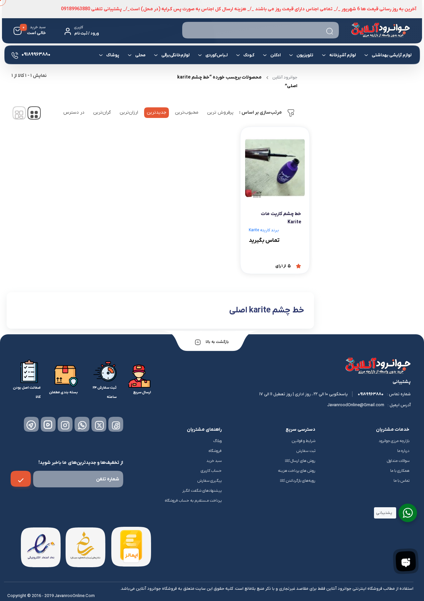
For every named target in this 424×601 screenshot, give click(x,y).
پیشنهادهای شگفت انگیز (202, 490)
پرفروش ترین (220, 112)
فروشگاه (215, 451)
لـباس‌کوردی (216, 55)
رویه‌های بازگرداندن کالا (297, 480)
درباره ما (403, 451)
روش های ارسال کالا (300, 461)
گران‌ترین (102, 112)
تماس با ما (401, 480)
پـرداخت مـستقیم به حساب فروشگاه (193, 500)
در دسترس (73, 112)
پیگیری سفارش (209, 480)
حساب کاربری (211, 470)
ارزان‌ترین (129, 112)
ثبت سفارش (305, 451)
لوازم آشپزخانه (342, 55)
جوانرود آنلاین (284, 77)
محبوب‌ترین (186, 112)
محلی (140, 55)
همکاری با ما (399, 470)
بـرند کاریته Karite (264, 230)
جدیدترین (156, 112)
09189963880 (371, 394)
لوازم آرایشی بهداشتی (391, 55)
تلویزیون (304, 55)
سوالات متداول (398, 461)
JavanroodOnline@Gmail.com (355, 405)
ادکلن (275, 55)
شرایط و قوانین (303, 441)
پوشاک (112, 55)
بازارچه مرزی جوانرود (394, 441)
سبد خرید (214, 461)
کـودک (248, 55)
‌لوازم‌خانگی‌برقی (175, 55)
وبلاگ (217, 441)
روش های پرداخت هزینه (297, 470)
